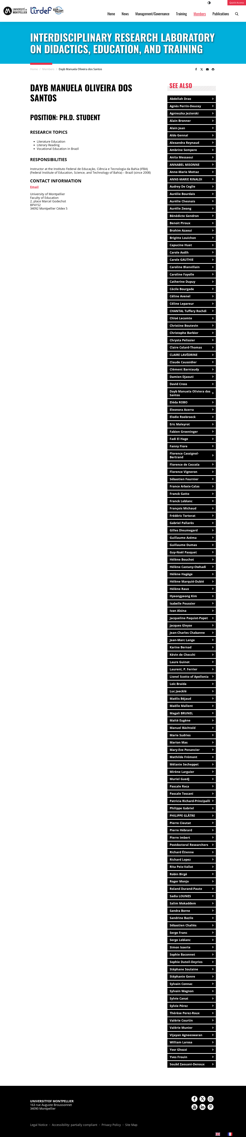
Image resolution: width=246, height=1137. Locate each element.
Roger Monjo (179, 881)
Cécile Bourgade (182, 289)
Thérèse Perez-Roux (184, 1013)
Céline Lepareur (182, 304)
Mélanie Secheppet (184, 764)
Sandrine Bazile (181, 918)
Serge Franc (178, 933)
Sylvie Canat (179, 998)
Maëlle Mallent (181, 706)
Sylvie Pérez (179, 1006)
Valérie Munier (181, 1028)
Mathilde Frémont (183, 757)
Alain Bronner (180, 121)
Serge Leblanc (180, 940)
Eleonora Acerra (182, 410)
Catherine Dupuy (182, 282)
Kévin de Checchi (182, 655)
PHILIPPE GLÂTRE (182, 815)
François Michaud (183, 508)
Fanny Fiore (178, 446)
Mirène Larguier (182, 772)
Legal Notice (39, 1125)
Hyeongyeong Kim (183, 596)
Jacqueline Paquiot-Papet (189, 618)
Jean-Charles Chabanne (187, 633)
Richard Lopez (180, 859)
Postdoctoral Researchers (189, 845)
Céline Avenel (180, 296)
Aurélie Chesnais (182, 201)
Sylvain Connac (181, 984)
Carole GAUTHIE (181, 260)
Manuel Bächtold (182, 728)
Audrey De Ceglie (182, 186)
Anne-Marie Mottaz (184, 172)
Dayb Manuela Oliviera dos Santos (190, 393)
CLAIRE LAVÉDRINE (183, 355)
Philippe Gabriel (182, 808)
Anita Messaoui (181, 157)
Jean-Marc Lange (182, 640)
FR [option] (236, 1133)
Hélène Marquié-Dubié (187, 581)
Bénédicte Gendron (184, 216)
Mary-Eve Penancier (185, 750)
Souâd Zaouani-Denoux (187, 1064)
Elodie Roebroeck (183, 417)
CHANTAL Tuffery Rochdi (188, 311)
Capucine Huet (181, 245)
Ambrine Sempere (183, 150)
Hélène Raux (179, 589)
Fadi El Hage (179, 439)
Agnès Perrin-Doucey (185, 106)
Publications (221, 13)
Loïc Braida (178, 684)
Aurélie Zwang (180, 208)
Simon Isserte (180, 947)
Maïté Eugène (180, 720)
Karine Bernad (180, 647)
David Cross (178, 384)
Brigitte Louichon (183, 238)
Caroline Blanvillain (185, 267)
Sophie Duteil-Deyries (186, 962)
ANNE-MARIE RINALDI (186, 179)
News (125, 13)
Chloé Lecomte (181, 318)
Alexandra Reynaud (184, 143)
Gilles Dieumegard (184, 530)
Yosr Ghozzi (178, 1050)
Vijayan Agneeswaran (186, 1035)
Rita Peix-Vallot (181, 867)
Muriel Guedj (179, 779)
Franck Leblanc (181, 501)
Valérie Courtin (181, 1020)
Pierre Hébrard (181, 830)
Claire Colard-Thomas (186, 347)
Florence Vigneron (183, 472)
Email (34, 187)
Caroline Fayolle (182, 274)
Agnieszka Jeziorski (184, 113)
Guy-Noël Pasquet (183, 552)
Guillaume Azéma (183, 538)
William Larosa (181, 1042)
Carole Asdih (179, 252)
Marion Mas (179, 742)
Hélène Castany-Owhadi (188, 567)
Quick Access (236, 2)
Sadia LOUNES (180, 896)
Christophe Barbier (184, 333)
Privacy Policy (111, 1125)
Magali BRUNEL (181, 713)
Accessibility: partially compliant (74, 1125)
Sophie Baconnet (182, 954)
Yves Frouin (178, 1057)
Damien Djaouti (182, 377)
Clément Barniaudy (184, 369)
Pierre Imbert (180, 837)
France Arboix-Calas (184, 486)
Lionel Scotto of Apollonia (189, 677)
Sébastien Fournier (184, 479)
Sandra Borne (180, 911)
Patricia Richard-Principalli (190, 801)
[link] (196, 69)
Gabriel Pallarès (182, 523)
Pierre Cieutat (180, 823)
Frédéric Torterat (182, 516)
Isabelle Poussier (182, 603)
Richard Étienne (182, 852)
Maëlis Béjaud (180, 699)
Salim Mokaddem (183, 903)
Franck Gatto (179, 494)
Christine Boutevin (184, 326)
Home (111, 13)
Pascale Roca (179, 786)
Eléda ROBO (178, 402)
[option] (232, 1134)
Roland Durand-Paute (186, 889)
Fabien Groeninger (184, 432)
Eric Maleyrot (180, 424)
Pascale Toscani (181, 794)
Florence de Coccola (184, 464)
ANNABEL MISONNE (184, 165)
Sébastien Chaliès (183, 925)
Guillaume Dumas (183, 545)
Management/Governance (152, 13)
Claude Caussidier (183, 362)
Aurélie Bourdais (182, 194)
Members (200, 13)
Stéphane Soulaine (184, 969)
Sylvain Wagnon (182, 991)
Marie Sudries (180, 735)
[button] (207, 69)
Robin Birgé (178, 874)
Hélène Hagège (181, 574)
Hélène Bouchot (182, 559)
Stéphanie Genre (182, 976)
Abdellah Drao (180, 99)
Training (181, 13)
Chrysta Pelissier (182, 340)
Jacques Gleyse (181, 625)
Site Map (131, 1125)
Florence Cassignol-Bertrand (184, 455)
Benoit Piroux (180, 223)
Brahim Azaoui (181, 230)
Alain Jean (177, 128)
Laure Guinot (180, 662)
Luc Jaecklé (178, 691)
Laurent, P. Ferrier (183, 669)
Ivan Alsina (178, 611)
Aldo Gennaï (179, 135)
